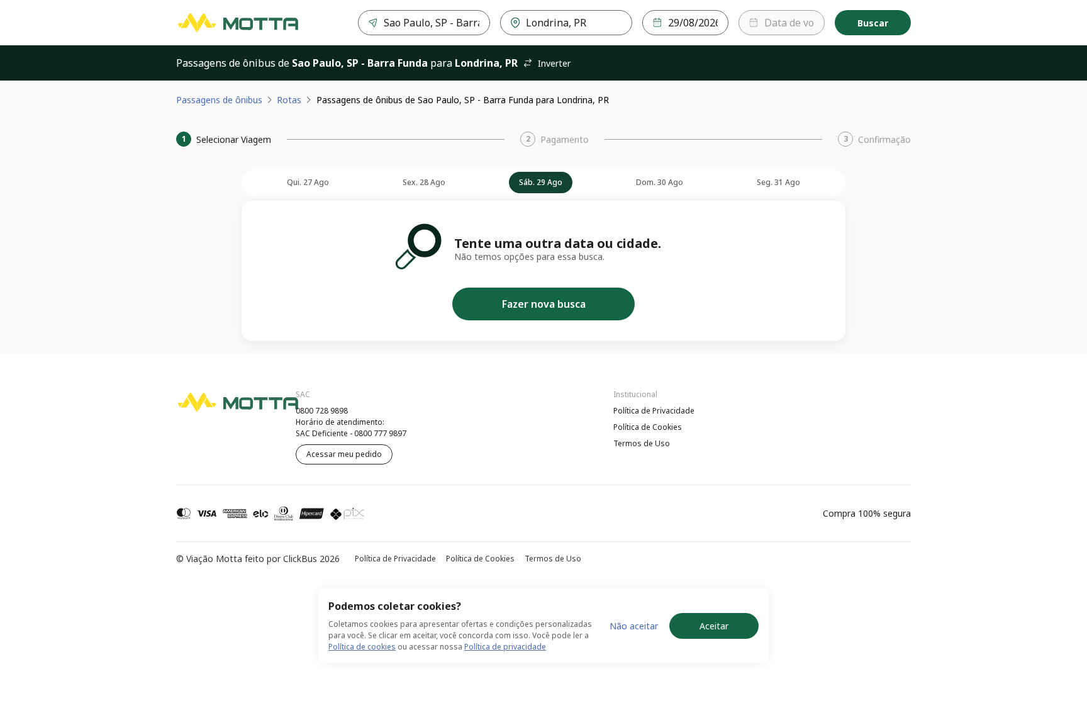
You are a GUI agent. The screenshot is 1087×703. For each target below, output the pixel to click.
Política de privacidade (505, 646)
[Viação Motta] (237, 22)
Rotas (289, 100)
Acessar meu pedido (344, 454)
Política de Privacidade (653, 410)
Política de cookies (362, 646)
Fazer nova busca (544, 304)
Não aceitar (634, 626)
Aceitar (714, 626)
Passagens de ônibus (219, 100)
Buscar (872, 23)
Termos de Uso (641, 443)
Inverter (554, 63)
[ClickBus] (210, 409)
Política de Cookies (647, 427)
